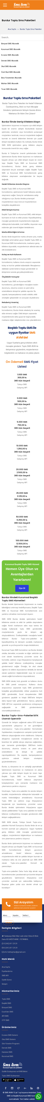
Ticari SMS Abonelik (9, 89)
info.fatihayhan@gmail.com (15, 952)
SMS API (5, 975)
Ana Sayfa (12, 29)
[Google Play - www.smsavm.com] (7, 1080)
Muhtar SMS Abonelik (9, 83)
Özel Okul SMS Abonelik (10, 72)
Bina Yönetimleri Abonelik (11, 78)
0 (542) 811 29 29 (10, 944)
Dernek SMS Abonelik (9, 61)
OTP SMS (5, 1020)
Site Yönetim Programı (10, 1044)
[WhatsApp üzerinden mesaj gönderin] (38, 1096)
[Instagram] (19, 1088)
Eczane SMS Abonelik (10, 55)
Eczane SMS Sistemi (10, 1035)
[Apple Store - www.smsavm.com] (18, 1080)
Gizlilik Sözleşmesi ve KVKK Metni (14, 1071)
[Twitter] (12, 1088)
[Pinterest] (38, 1088)
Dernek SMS (6, 1048)
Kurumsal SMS (7, 1056)
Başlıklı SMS (6, 1003)
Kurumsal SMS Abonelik (10, 49)
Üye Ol (22, 588)
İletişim (4, 984)
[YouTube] (32, 1088)
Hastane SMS (7, 1052)
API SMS (5, 1016)
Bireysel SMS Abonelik (10, 44)
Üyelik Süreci (7, 980)
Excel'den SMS (7, 1012)
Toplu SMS (6, 999)
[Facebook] (6, 1088)
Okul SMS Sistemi (9, 1039)
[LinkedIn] (25, 1088)
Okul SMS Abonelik (8, 66)
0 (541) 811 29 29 (10, 948)
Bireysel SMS (7, 1007)
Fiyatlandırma (7, 971)
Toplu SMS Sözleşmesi (11, 1076)
